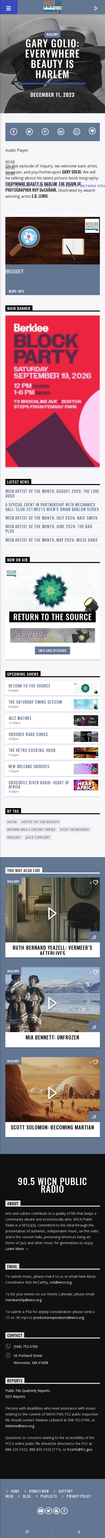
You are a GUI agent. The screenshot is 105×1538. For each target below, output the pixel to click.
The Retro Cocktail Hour (32, 750)
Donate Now (39, 1491)
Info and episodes (52, 650)
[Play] (5, 157)
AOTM (12, 822)
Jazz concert (38, 837)
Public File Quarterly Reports (27, 1390)
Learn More (15, 1248)
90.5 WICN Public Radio (52, 1184)
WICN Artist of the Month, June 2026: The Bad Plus (48, 529)
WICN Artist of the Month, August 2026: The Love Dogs (52, 493)
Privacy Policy (79, 1496)
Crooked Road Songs (28, 734)
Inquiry (52, 34)
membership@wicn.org (23, 1300)
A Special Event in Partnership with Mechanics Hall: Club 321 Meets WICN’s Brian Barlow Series (52, 507)
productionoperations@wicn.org (58, 1317)
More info (16, 291)
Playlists (49, 1496)
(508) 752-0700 (26, 1346)
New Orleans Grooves (29, 766)
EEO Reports (15, 1396)
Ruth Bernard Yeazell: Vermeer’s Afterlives (52, 950)
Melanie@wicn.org (19, 1426)
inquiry (14, 837)
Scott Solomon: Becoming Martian (52, 1127)
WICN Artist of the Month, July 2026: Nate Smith (51, 518)
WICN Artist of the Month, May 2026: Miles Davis (51, 540)
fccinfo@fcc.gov (79, 1449)
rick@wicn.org (61, 1282)
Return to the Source (30, 686)
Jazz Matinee (20, 718)
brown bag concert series (31, 829)
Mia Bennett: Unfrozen (52, 1037)
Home (15, 1491)
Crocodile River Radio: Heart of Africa (39, 785)
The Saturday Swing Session (36, 702)
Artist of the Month (40, 822)
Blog (27, 1496)
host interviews (74, 829)
